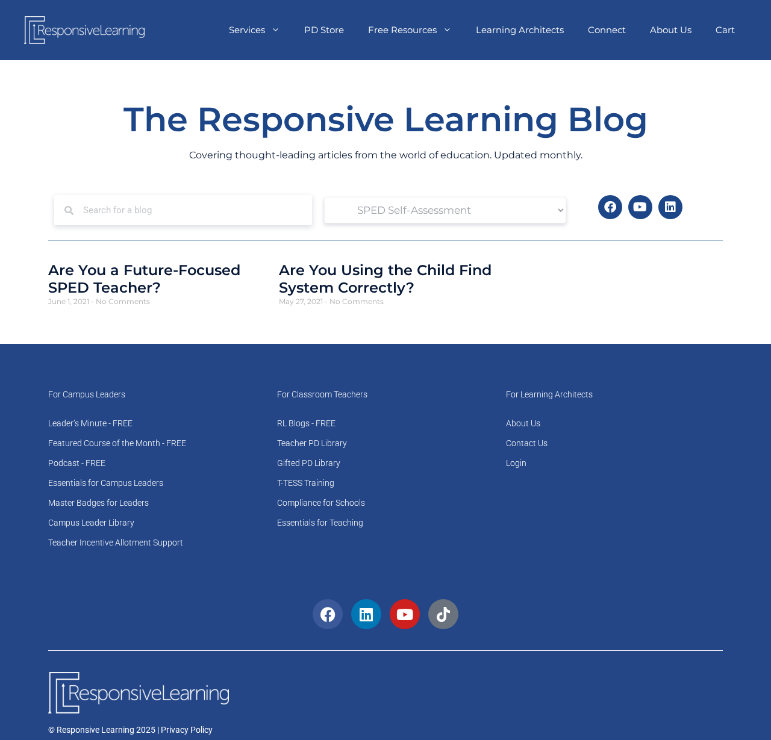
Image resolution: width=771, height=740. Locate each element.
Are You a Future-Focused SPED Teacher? (144, 278)
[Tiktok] (443, 614)
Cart (725, 30)
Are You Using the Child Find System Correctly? (385, 278)
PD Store (324, 30)
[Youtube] (640, 207)
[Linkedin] (670, 207)
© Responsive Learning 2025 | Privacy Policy (130, 730)
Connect (607, 30)
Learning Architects (520, 30)
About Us (670, 30)
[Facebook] (610, 207)
